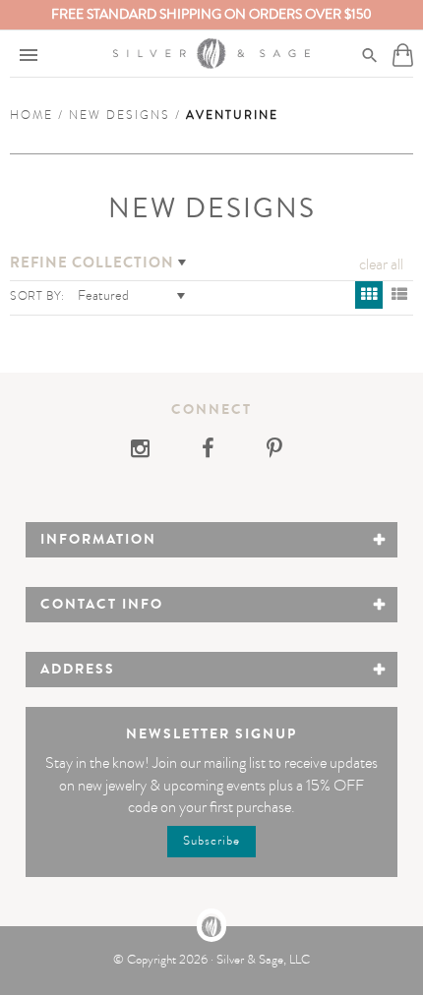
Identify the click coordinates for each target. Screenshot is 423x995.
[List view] (399, 295)
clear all (381, 264)
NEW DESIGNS (119, 115)
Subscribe (211, 840)
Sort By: (37, 296)
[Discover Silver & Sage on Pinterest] (274, 451)
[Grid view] (369, 295)
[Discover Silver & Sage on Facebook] (209, 451)
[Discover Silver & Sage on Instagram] (146, 451)
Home (31, 115)
